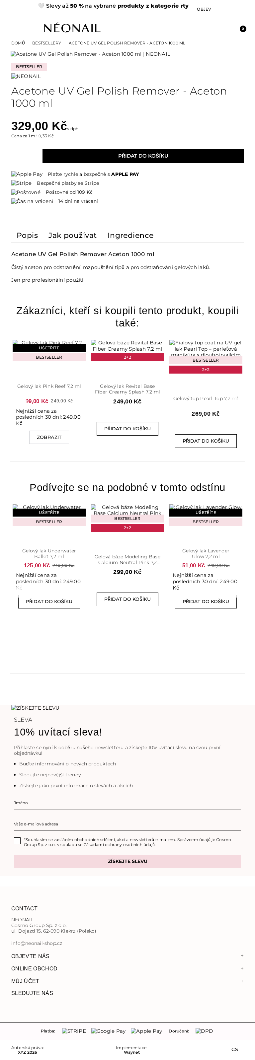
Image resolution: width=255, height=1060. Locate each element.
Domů (18, 43)
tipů (120, 267)
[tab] (27, 237)
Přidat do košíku (143, 156)
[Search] (212, 28)
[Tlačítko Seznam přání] (49, 374)
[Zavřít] (127, 7)
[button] (21, 9)
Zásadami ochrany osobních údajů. (120, 844)
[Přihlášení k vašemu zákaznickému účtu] (226, 28)
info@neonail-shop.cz (36, 943)
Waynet (132, 1052)
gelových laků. (192, 267)
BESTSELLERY (46, 43)
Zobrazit (49, 437)
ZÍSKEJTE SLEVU (127, 861)
